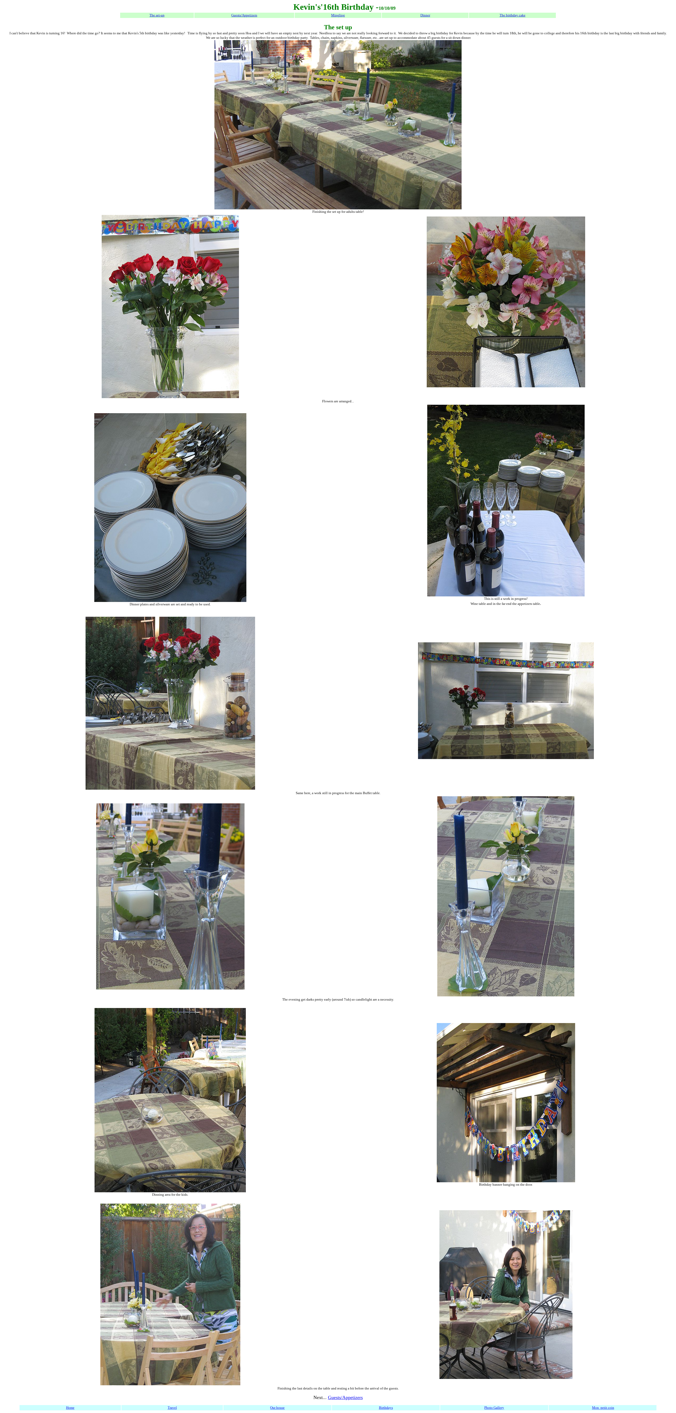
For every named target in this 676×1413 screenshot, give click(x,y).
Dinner (425, 15)
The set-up (157, 15)
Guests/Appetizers (244, 15)
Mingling (338, 15)
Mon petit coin (603, 1408)
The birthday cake (512, 15)
